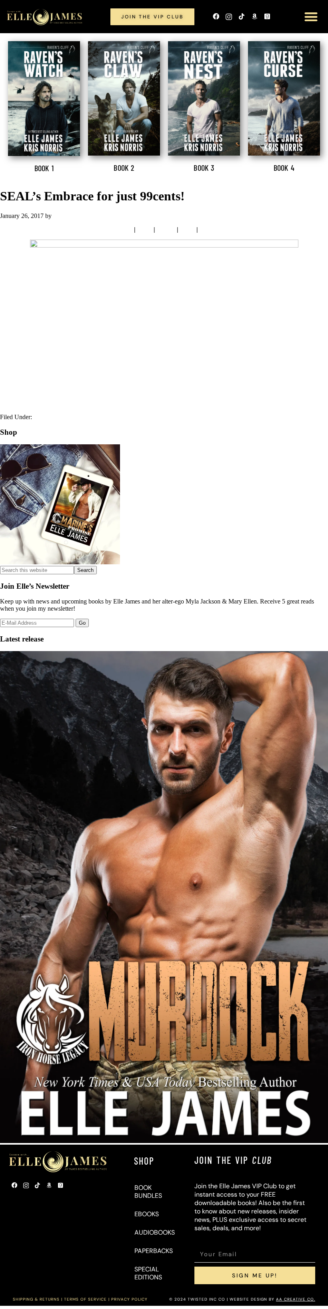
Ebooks (146, 1214)
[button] (311, 16)
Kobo (187, 229)
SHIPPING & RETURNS (36, 1299)
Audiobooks (153, 1232)
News (41, 417)
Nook (144, 229)
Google (209, 229)
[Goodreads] (267, 16)
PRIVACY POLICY (129, 1299)
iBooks (166, 229)
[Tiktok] (241, 16)
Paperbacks (153, 1251)
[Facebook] (216, 16)
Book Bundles (148, 1191)
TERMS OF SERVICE (85, 1299)
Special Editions (148, 1273)
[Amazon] (254, 16)
